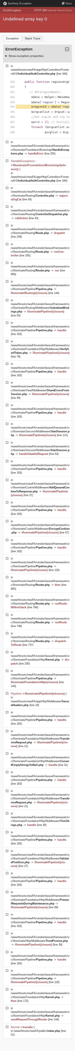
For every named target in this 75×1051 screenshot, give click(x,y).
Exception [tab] (12, 38)
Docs (69, 3)
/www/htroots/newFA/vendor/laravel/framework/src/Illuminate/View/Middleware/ (40, 390)
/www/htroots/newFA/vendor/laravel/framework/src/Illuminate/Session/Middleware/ (40, 431)
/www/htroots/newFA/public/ (37, 1030)
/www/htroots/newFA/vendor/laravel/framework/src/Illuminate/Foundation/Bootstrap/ (40, 149)
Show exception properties (26, 56)
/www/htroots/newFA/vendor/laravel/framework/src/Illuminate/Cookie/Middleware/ (40, 487)
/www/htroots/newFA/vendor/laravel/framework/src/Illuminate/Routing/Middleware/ (40, 307)
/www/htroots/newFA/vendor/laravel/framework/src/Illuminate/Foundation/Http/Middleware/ (40, 349)
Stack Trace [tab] (32, 38)
